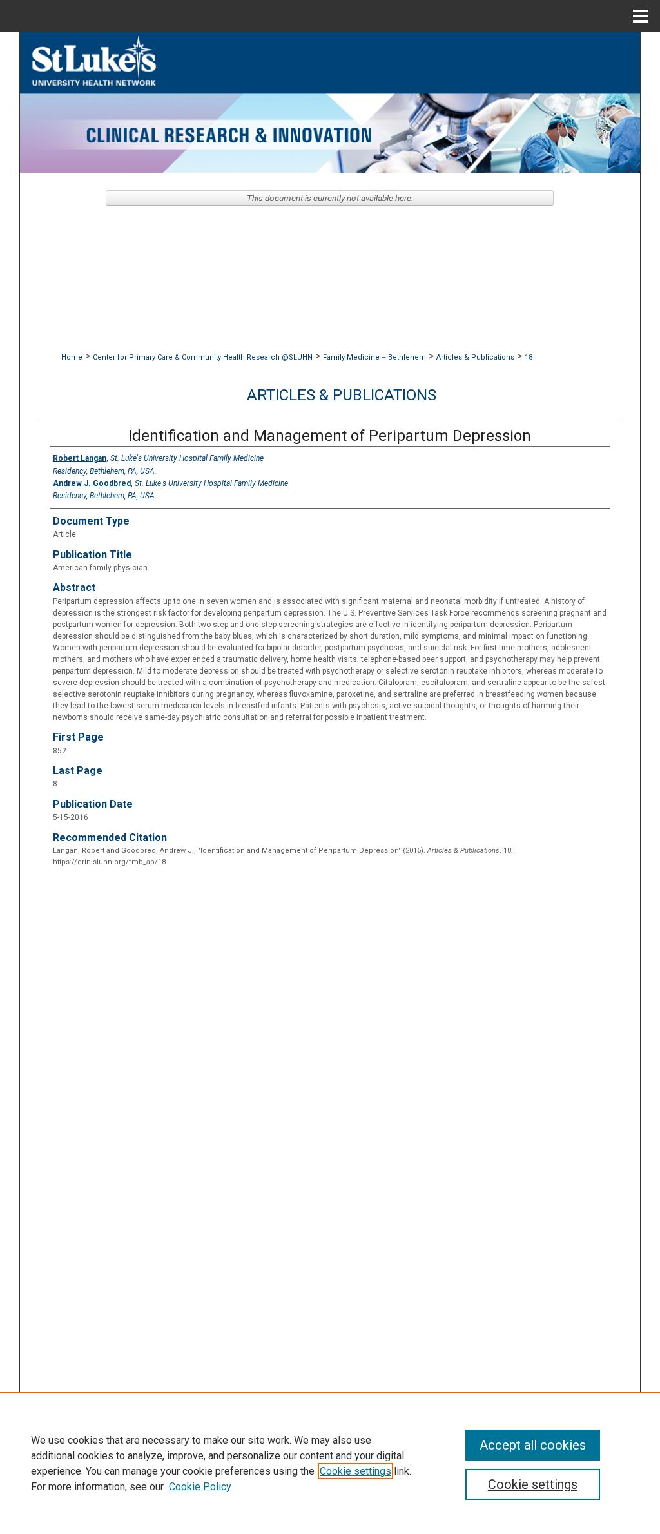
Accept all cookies (533, 1445)
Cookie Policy (200, 1487)
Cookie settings (355, 1471)
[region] (330, 1463)
